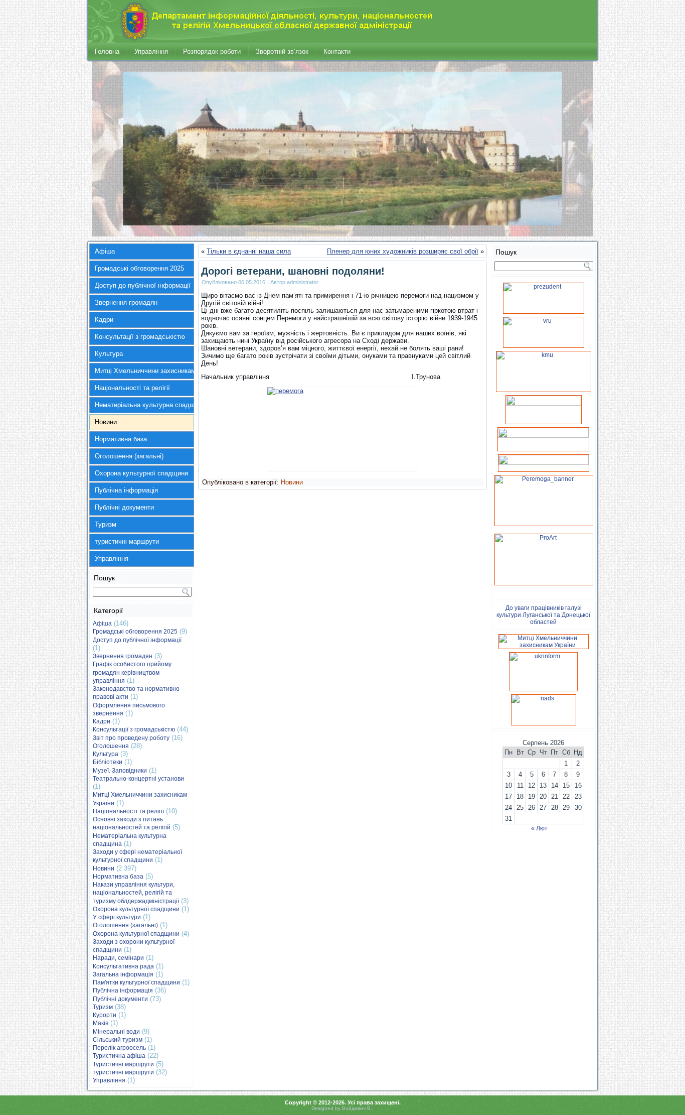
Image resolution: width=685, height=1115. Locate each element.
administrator (302, 282)
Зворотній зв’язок (282, 51)
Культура (109, 353)
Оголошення (111, 746)
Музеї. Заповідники (120, 770)
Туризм (105, 524)
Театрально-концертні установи (138, 778)
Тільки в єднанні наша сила (249, 251)
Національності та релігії (132, 388)
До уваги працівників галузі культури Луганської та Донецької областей (543, 615)
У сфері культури (117, 917)
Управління (151, 51)
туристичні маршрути (127, 541)
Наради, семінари (118, 957)
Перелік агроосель (119, 1047)
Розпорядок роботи (212, 51)
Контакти (337, 51)
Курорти (104, 1015)
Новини (106, 422)
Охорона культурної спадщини (141, 473)
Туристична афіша (119, 1055)
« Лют (539, 828)
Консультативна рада (123, 966)
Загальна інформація (123, 974)
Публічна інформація (126, 490)
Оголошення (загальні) (129, 456)
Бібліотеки (107, 762)
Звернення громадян (126, 302)
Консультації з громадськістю (140, 336)
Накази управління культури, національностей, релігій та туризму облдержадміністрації (136, 893)
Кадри (104, 319)
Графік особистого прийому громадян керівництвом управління (132, 672)
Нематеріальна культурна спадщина (144, 405)
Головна (107, 51)
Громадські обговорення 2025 (139, 268)
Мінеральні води (116, 1031)
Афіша (105, 251)
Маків (100, 1023)
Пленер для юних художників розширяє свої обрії (402, 251)
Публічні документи (124, 507)
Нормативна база (121, 439)
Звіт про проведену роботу (131, 737)
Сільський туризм (117, 1039)
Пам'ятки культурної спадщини (136, 982)
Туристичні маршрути (123, 1064)
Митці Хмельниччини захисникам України (144, 371)
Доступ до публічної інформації (143, 285)
